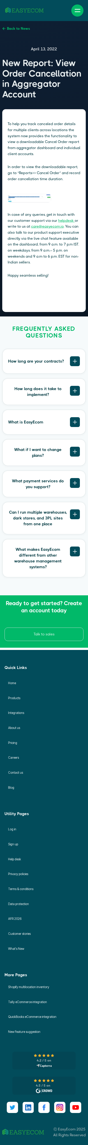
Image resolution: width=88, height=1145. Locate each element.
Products (14, 698)
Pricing (12, 743)
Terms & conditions (20, 889)
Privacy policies (18, 874)
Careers (13, 757)
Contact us (15, 772)
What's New (16, 949)
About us (14, 728)
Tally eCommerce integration (27, 1002)
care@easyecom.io (47, 226)
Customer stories (19, 934)
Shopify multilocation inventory (28, 987)
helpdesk (66, 220)
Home (12, 683)
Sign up (13, 844)
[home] (24, 10)
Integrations (16, 713)
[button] (77, 10)
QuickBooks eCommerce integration (32, 1017)
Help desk (14, 859)
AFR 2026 (14, 919)
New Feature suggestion (24, 1032)
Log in (12, 829)
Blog (11, 787)
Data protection (18, 904)
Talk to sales (44, 634)
